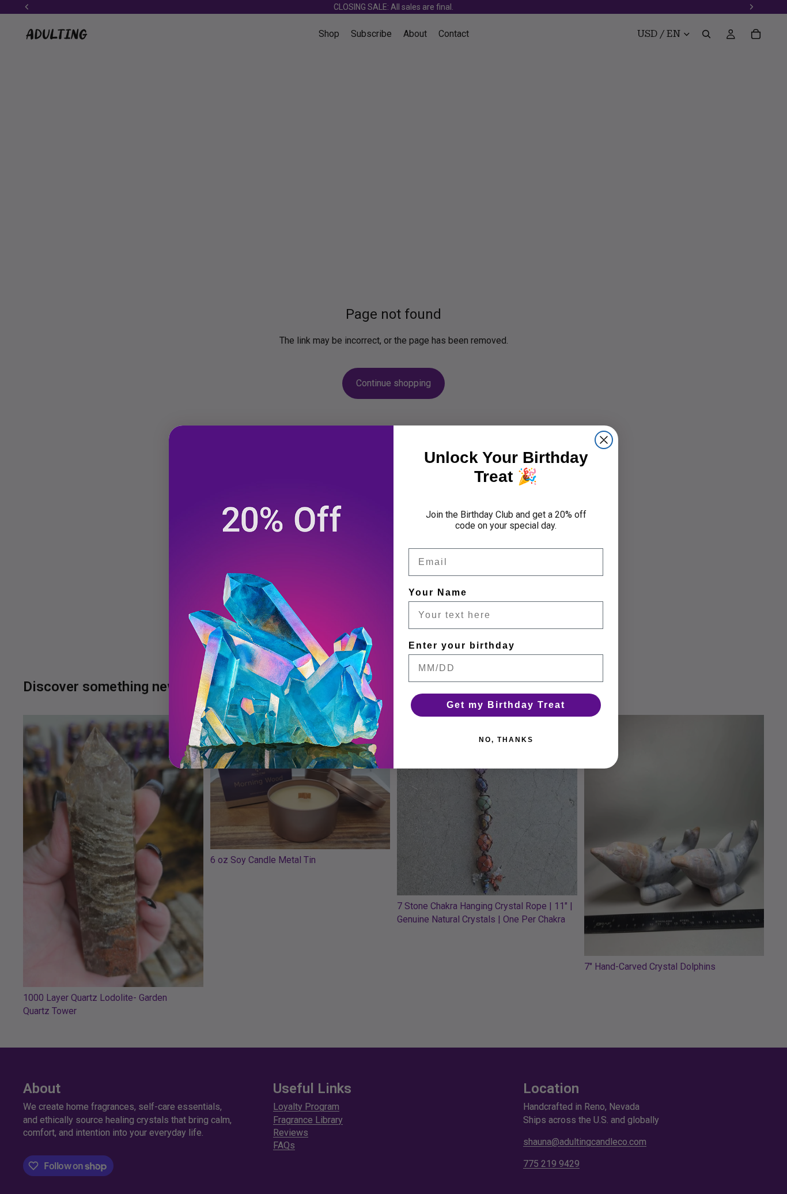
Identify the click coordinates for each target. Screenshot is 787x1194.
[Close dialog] (603, 440)
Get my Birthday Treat (506, 705)
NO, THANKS (506, 740)
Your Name (437, 592)
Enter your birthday (461, 645)
